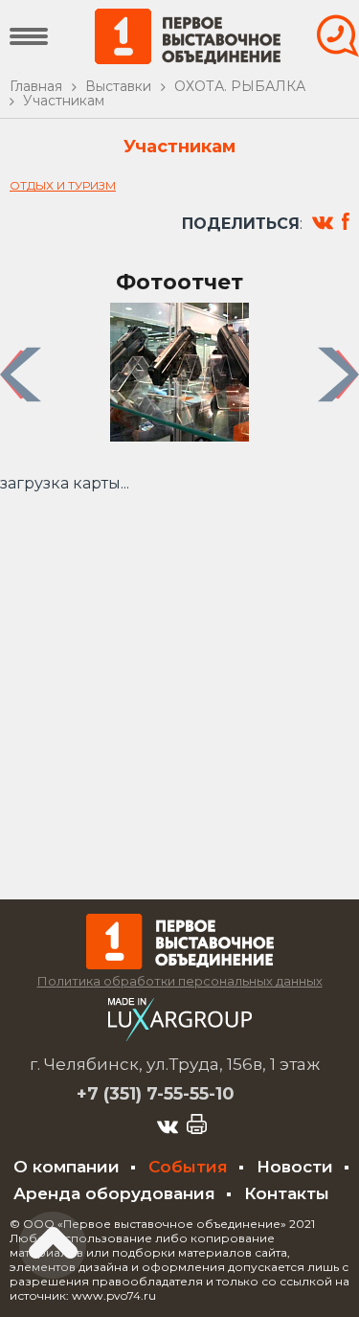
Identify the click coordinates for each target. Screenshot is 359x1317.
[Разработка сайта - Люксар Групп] (180, 1036)
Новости (295, 1166)
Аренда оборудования (114, 1193)
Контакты (286, 1193)
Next (341, 374)
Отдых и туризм (63, 185)
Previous (23, 374)
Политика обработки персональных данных (180, 980)
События (188, 1166)
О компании (66, 1166)
